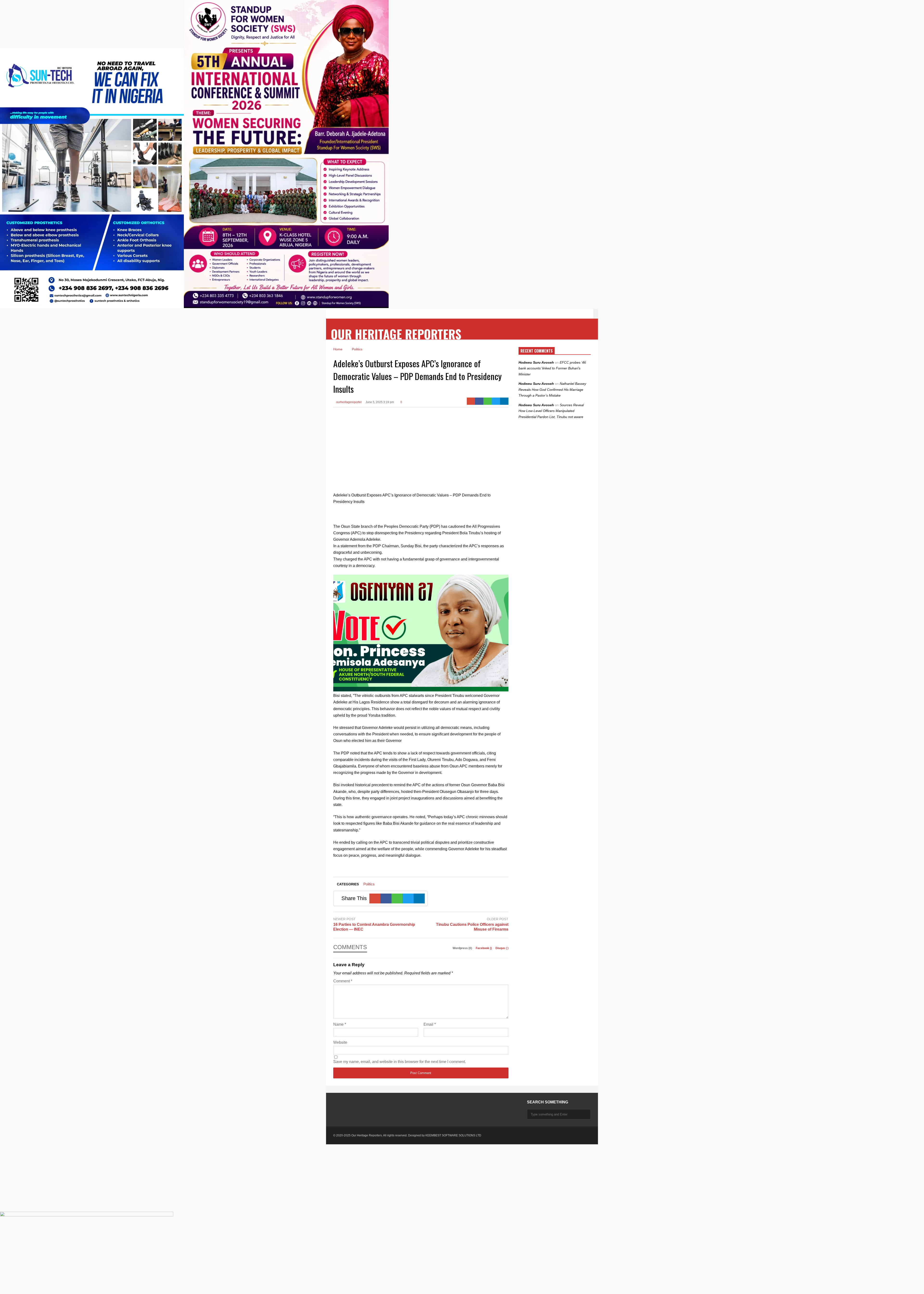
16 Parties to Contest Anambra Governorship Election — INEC (374, 927)
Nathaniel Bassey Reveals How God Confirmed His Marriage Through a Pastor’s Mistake (552, 389)
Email (430, 1024)
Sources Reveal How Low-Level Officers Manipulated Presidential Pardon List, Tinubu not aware (551, 411)
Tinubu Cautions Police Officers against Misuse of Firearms (472, 927)
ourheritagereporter (348, 402)
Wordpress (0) (463, 948)
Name (339, 1024)
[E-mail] (471, 401)
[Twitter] (496, 401)
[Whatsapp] (487, 401)
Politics (369, 884)
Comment (342, 981)
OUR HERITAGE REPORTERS (396, 334)
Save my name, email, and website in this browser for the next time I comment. (399, 1062)
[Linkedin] (504, 401)
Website (340, 1042)
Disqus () (501, 948)
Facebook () (484, 948)
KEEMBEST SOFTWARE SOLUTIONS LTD (453, 1135)
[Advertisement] (420, 446)
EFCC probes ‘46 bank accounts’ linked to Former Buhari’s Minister (552, 368)
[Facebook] (479, 401)
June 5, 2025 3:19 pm (380, 402)
